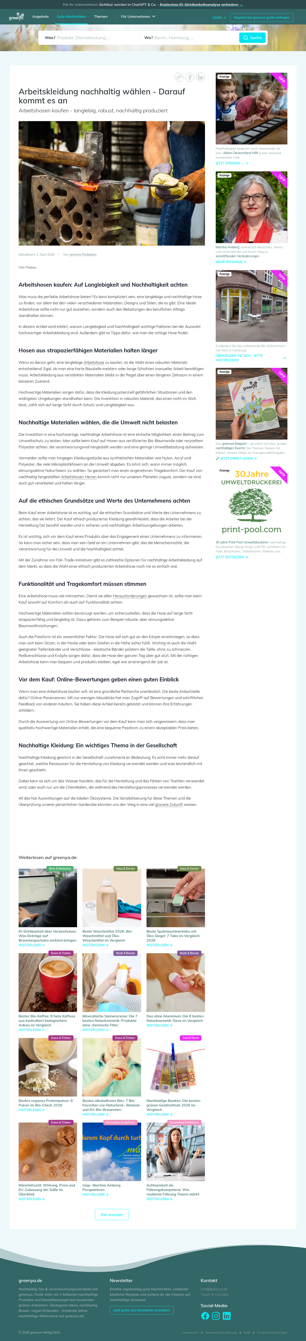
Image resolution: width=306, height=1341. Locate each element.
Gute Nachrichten (71, 16)
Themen (101, 16)
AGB (247, 1332)
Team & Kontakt (214, 1294)
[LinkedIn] (200, 77)
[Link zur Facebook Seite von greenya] (205, 1315)
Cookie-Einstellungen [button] (272, 1332)
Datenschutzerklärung (221, 1332)
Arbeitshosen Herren (79, 476)
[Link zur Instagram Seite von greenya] (215, 1315)
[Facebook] (189, 77)
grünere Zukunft (169, 804)
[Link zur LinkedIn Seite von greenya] (226, 1315)
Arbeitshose (94, 362)
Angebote (40, 16)
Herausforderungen (130, 595)
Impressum (190, 1332)
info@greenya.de (214, 1289)
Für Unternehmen (135, 16)
